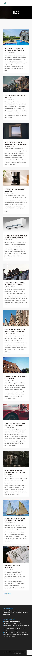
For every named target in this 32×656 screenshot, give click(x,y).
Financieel (13, 523)
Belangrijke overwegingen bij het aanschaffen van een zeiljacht (15, 520)
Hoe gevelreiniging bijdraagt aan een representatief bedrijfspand (15, 331)
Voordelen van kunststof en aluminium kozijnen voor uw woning (16, 143)
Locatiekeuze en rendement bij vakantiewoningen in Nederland (14, 49)
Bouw (12, 99)
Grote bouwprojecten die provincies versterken (16, 625)
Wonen (13, 52)
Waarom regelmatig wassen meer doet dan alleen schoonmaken (15, 424)
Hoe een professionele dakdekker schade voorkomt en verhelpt (15, 284)
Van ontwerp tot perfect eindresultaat (12, 567)
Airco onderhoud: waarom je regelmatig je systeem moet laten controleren (15, 472)
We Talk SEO (17, 654)
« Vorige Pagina (7, 593)
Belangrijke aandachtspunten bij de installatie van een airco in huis (16, 237)
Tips (12, 193)
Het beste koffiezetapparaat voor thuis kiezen (16, 632)
